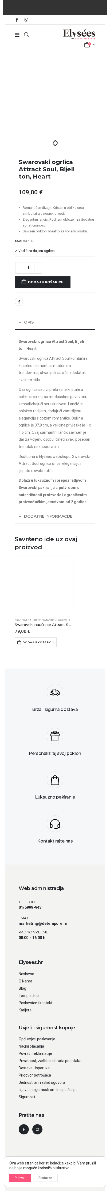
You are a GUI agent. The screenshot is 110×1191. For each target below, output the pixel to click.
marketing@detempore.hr (43, 923)
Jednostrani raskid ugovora (42, 1082)
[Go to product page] (44, 584)
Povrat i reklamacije (35, 1053)
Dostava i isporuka (34, 1068)
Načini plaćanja (31, 1046)
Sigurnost (27, 1097)
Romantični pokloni (55, 620)
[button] (26, 35)
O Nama (25, 981)
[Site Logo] (79, 34)
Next (55, 145)
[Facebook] (17, 19)
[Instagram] (26, 19)
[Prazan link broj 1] (17, 35)
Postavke (45, 1178)
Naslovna (26, 974)
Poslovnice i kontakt (35, 1003)
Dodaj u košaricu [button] (38, 642)
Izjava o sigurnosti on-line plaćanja (48, 1090)
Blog (22, 988)
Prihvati (20, 1178)
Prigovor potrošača (35, 1075)
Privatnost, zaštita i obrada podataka (50, 1061)
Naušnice (34, 620)
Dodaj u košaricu (46, 282)
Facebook (19, 302)
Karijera (25, 1010)
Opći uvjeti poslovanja (37, 1039)
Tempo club (29, 995)
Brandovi (21, 620)
